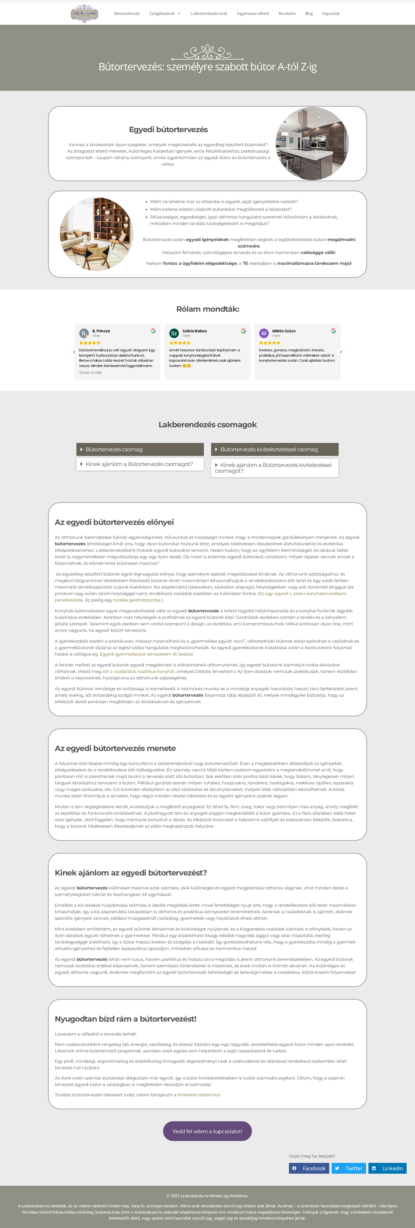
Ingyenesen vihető (253, 13)
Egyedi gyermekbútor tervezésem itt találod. (146, 654)
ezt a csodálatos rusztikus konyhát (139, 671)
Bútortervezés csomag (114, 449)
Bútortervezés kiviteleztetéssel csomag (269, 449)
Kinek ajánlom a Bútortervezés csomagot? (139, 464)
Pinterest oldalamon (198, 1095)
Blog (309, 13)
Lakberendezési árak (209, 13)
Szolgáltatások (162, 13)
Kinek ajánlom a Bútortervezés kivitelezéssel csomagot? (273, 468)
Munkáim (287, 13)
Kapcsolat (331, 13)
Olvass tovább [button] (90, 373)
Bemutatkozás (127, 13)
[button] (340, 351)
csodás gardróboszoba (137, 600)
